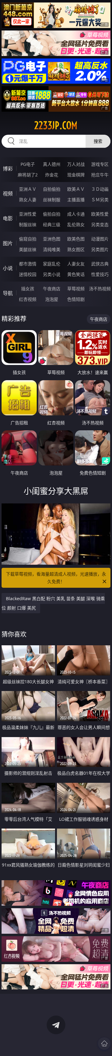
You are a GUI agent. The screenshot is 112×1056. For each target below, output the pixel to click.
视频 (8, 193)
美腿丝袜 (27, 249)
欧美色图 (76, 239)
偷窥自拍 (27, 239)
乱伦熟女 (76, 224)
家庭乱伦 (51, 264)
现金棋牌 (76, 175)
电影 (8, 218)
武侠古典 (100, 264)
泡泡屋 (51, 299)
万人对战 (76, 164)
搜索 (98, 141)
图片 (8, 243)
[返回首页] (104, 1043)
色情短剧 (76, 299)
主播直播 (76, 200)
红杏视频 (27, 299)
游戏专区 (100, 164)
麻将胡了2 (28, 175)
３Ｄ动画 (100, 189)
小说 (8, 268)
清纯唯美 (51, 249)
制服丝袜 (27, 224)
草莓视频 (76, 289)
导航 (8, 293)
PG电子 (28, 164)
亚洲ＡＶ (27, 189)
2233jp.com (55, 125)
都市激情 (27, 264)
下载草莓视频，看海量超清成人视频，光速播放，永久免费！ (56, 577)
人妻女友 (76, 264)
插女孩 (27, 289)
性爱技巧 (100, 274)
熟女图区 (76, 249)
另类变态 (100, 224)
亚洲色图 (51, 239)
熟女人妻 (27, 200)
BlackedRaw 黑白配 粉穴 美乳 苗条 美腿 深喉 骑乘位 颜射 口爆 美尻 (53, 603)
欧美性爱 (100, 214)
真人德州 (51, 164)
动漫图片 (100, 239)
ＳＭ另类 (100, 200)
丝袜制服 (51, 200)
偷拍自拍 (51, 214)
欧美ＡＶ (76, 189)
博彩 (8, 168)
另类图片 (100, 249)
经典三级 (51, 224)
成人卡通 (76, 214)
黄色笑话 (76, 274)
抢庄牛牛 (100, 175)
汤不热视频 (100, 289)
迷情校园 (27, 274)
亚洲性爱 (27, 214)
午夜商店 (51, 289)
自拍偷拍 (51, 189)
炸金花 (51, 175)
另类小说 (51, 274)
